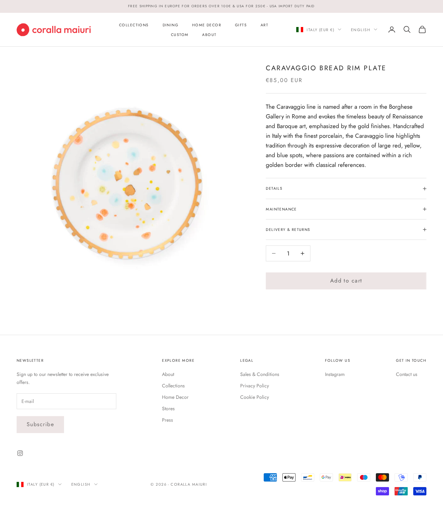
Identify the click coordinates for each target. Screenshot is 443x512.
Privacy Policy (254, 385)
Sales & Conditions (259, 374)
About (209, 34)
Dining (170, 24)
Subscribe (40, 424)
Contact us (406, 374)
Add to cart (346, 281)
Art (264, 24)
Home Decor (206, 24)
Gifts (241, 24)
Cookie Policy (254, 397)
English (360, 29)
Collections (133, 24)
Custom (179, 34)
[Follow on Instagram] (20, 453)
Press (167, 419)
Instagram (335, 374)
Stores (168, 408)
